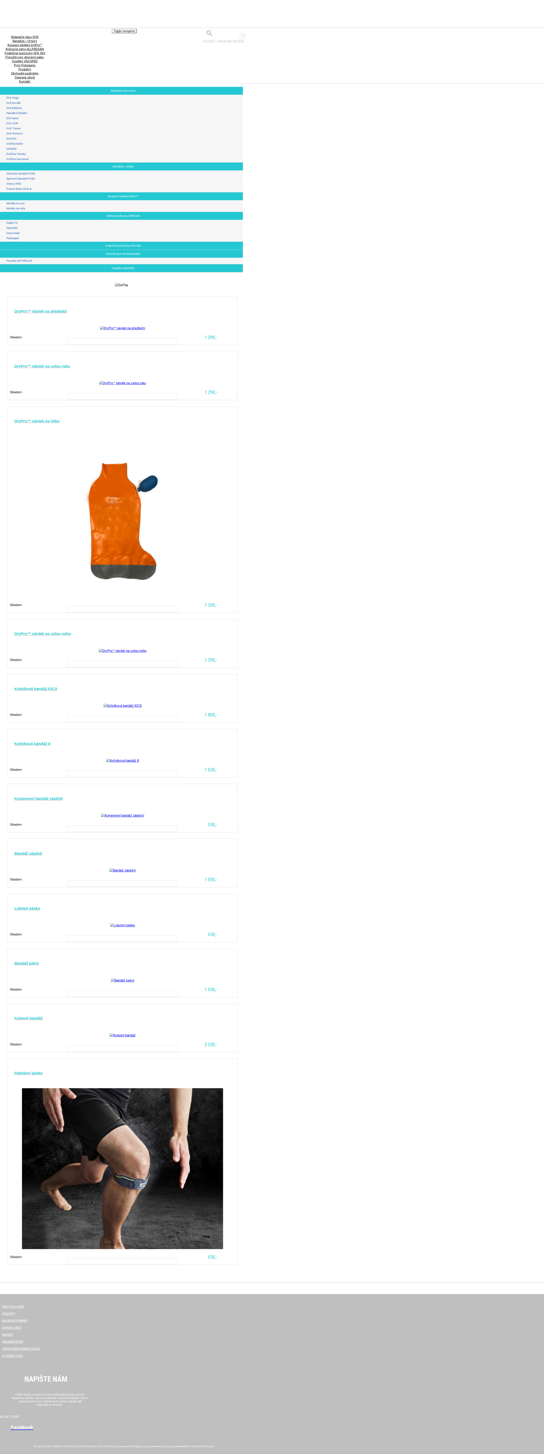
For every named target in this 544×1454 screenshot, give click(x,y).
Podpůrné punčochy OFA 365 (123, 245)
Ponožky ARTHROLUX (19, 260)
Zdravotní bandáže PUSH (20, 173)
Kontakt (24, 81)
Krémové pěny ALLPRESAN (123, 215)
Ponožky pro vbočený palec (123, 253)
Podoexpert (12, 238)
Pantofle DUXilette (16, 113)
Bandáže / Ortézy (123, 166)
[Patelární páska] (122, 1219)
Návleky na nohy (15, 208)
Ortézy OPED (13, 183)
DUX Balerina (14, 108)
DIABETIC (12, 223)
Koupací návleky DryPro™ (123, 196)
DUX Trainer (13, 128)
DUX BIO (11, 138)
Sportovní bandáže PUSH (20, 178)
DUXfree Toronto (16, 154)
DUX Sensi (12, 118)
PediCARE (12, 228)
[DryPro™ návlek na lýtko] (122, 567)
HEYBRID (11, 148)
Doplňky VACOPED (123, 268)
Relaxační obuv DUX (123, 90)
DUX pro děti (13, 103)
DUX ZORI (12, 123)
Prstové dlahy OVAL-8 (18, 188)
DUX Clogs (12, 97)
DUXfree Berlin (14, 143)
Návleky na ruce (15, 203)
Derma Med (13, 233)
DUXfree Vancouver (17, 159)
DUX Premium (14, 133)
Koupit (122, 341)
